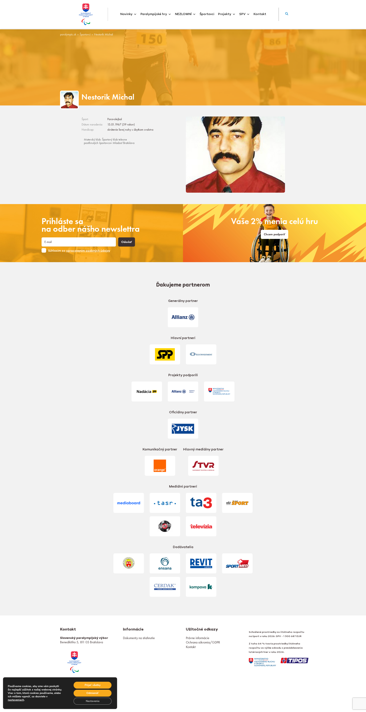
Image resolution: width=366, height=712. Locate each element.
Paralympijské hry (153, 14)
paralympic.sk (68, 34)
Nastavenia (93, 701)
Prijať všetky (92, 685)
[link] (74, 661)
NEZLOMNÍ (183, 14)
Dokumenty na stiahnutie (139, 638)
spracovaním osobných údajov (88, 250)
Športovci (207, 14)
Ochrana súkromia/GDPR (203, 642)
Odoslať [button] (126, 242)
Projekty (224, 14)
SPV (242, 14)
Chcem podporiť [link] (274, 234)
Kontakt (260, 14)
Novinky (126, 14)
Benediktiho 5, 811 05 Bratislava (81, 642)
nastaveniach (16, 700)
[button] (287, 14)
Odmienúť (92, 693)
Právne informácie (197, 638)
